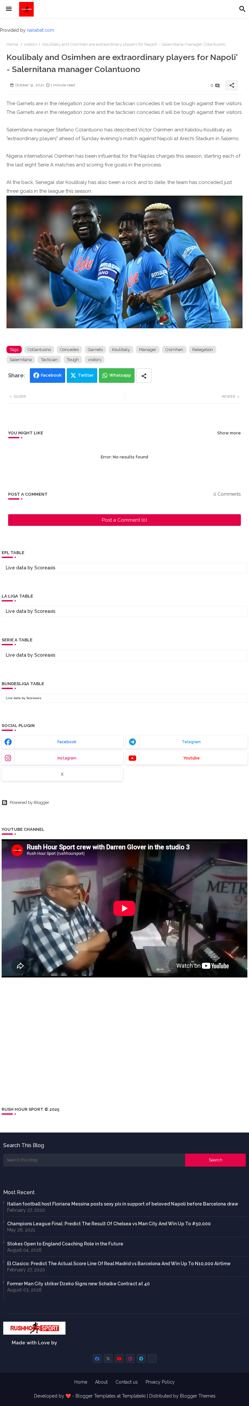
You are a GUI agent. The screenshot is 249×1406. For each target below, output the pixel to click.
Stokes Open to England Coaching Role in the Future (65, 1243)
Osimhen (174, 349)
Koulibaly (121, 349)
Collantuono (39, 349)
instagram (67, 758)
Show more (229, 432)
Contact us (126, 1382)
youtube (191, 758)
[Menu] (9, 9)
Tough (73, 359)
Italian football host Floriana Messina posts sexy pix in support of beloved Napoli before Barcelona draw (122, 1203)
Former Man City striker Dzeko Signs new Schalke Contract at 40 (78, 1283)
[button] (242, 9)
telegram (191, 742)
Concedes (69, 349)
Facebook (51, 375)
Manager (147, 349)
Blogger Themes (198, 1396)
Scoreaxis (44, 567)
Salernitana (21, 359)
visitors (30, 44)
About (101, 1382)
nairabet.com (40, 30)
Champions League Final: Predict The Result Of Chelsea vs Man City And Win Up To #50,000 (109, 1223)
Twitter (86, 375)
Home (12, 44)
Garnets (95, 349)
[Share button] (144, 375)
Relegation (202, 349)
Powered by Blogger (29, 802)
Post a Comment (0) (124, 520)
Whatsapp (120, 375)
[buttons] (97, 1358)
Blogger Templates (96, 1396)
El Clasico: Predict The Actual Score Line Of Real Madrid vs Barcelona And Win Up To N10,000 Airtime (119, 1263)
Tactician (49, 359)
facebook (67, 742)
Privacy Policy (160, 1382)
